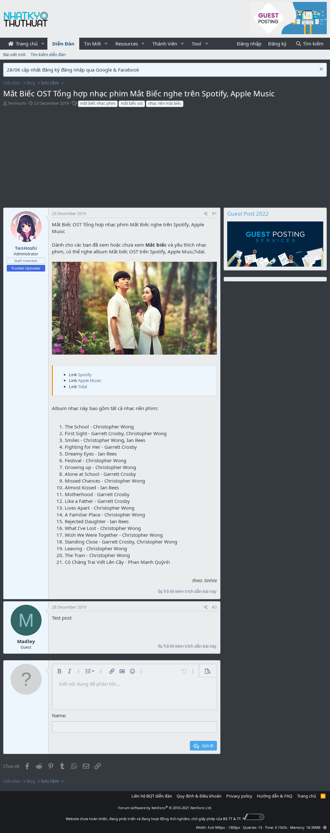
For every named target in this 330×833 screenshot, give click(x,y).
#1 (214, 213)
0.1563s (281, 827)
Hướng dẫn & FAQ (274, 796)
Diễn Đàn (63, 43)
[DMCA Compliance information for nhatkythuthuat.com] (253, 818)
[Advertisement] (113, 159)
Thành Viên (164, 43)
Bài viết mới (14, 54)
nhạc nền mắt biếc (164, 103)
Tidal (82, 386)
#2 (214, 607)
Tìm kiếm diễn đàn (48, 54)
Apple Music (89, 380)
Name (58, 715)
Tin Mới (92, 43)
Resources (126, 43)
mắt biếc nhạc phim (97, 103)
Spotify (85, 374)
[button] (42, 44)
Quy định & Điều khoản (199, 796)
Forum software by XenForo (165, 807)
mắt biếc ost (132, 103)
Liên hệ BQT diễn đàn (151, 796)
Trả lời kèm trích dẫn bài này (190, 591)
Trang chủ (26, 43)
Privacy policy (239, 796)
